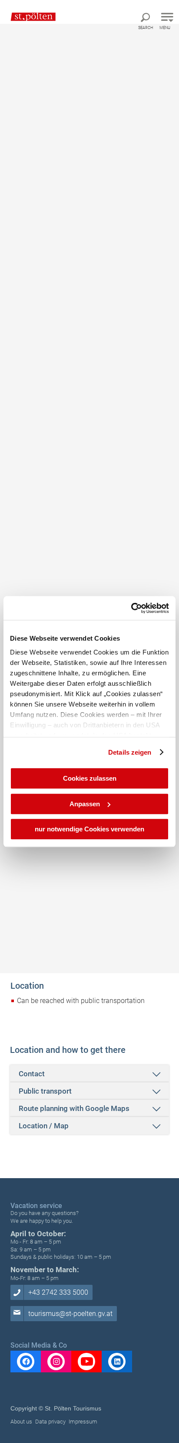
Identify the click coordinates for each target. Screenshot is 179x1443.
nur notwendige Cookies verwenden (89, 829)
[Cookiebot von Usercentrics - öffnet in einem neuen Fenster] (131, 608)
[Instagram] (56, 1361)
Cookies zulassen (89, 778)
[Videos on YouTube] (86, 1361)
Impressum (83, 1421)
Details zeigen (129, 752)
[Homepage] (28, 16)
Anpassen (85, 804)
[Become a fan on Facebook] (25, 1361)
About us (21, 1421)
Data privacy (50, 1421)
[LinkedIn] (117, 1361)
